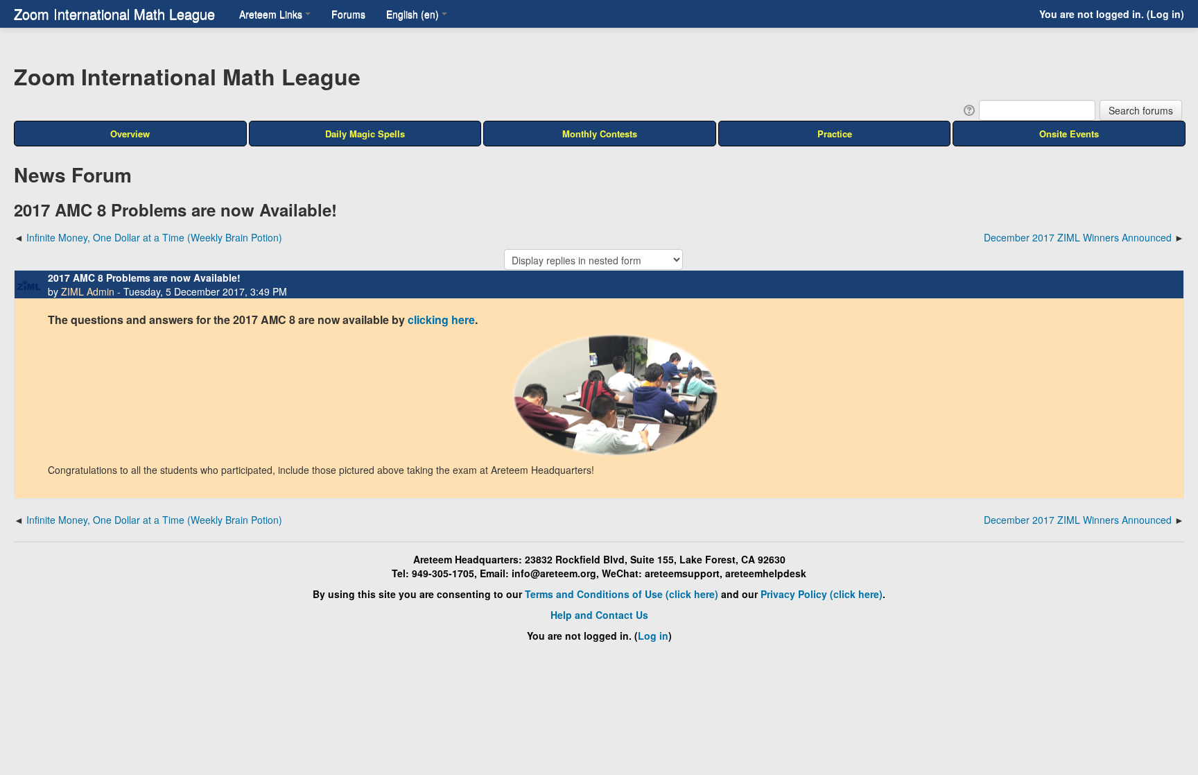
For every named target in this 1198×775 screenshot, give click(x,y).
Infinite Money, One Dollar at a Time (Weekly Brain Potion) (154, 237)
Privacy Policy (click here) (822, 594)
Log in (1165, 14)
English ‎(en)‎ (412, 14)
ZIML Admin (87, 291)
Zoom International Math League (114, 13)
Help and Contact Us (599, 615)
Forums (348, 14)
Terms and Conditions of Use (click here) (621, 594)
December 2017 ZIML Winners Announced (1078, 237)
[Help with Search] (968, 109)
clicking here (441, 319)
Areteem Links (270, 14)
